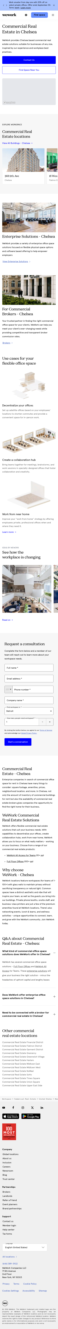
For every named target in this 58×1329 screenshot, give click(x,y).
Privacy (6, 1284)
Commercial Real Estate (25, 1099)
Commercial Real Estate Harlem (18, 1060)
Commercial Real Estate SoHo (17, 1075)
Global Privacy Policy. (29, 733)
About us (7, 1158)
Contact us (8, 1221)
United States (45, 1099)
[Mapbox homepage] (9, 102)
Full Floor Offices (15, 861)
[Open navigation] (53, 15)
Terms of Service (46, 730)
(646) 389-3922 (10, 1264)
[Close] (54, 5)
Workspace (6, 1099)
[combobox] (8, 689)
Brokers (6, 1192)
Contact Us (29, 60)
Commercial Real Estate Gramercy (19, 1053)
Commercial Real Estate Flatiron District (22, 1046)
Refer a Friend (10, 1200)
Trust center (9, 1179)
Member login (9, 1225)
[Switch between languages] (26, 15)
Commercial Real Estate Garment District (22, 1049)
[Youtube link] (3, 1107)
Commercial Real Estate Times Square (21, 1078)
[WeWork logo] (9, 14)
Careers (6, 1167)
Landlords (7, 1196)
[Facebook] (13, 1107)
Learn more (26, 8)
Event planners (10, 1204)
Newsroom (8, 1171)
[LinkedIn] (42, 1107)
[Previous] (3, 5)
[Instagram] (22, 1107)
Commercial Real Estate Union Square (21, 1082)
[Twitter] (32, 1107)
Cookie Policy (29, 1284)
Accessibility (29, 1291)
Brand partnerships (12, 1208)
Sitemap (43, 1291)
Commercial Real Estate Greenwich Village (23, 1057)
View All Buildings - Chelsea (16, 143)
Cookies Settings (10, 1291)
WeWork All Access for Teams (21, 855)
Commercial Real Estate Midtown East (21, 1064)
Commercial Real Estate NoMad (18, 1071)
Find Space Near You (29, 70)
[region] (29, 91)
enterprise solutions (37, 971)
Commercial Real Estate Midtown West (21, 1067)
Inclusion (7, 1163)
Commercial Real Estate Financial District (22, 1042)
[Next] (6, 5)
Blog (5, 1175)
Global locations (10, 1154)
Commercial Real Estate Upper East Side (22, 1085)
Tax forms (7, 1234)
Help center (8, 1230)
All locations (9, 1257)
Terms (16, 1284)
